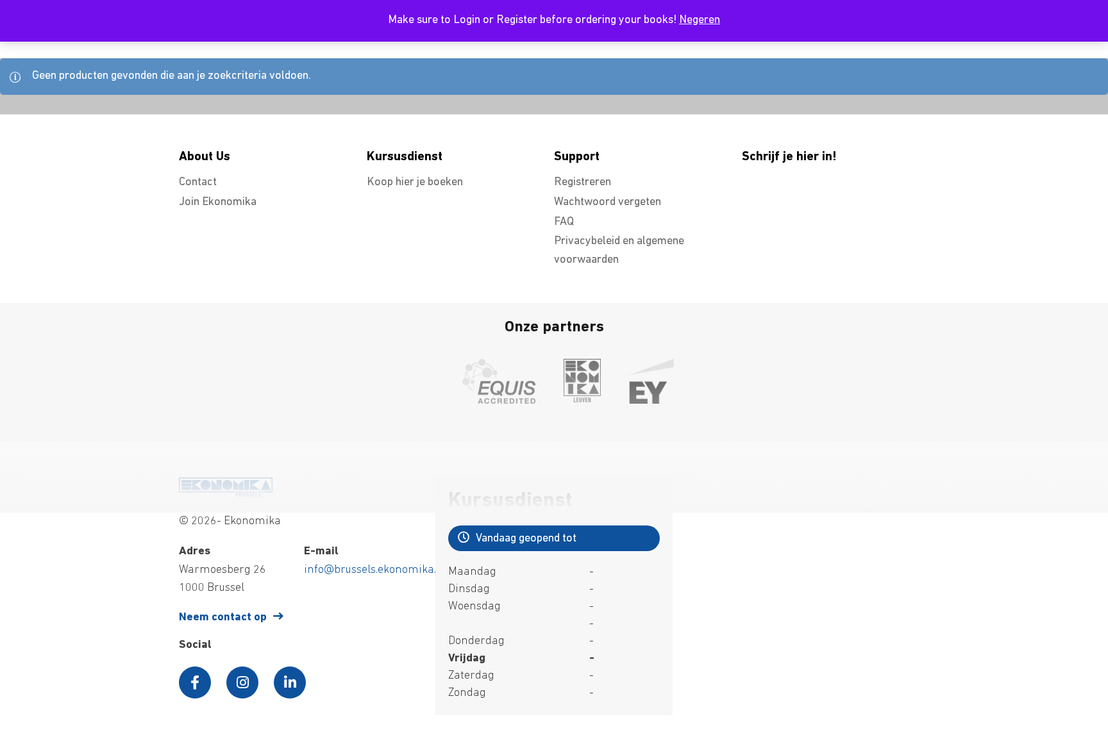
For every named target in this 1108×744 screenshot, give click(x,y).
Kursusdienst (404, 157)
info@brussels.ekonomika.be (376, 570)
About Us (204, 157)
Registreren (582, 182)
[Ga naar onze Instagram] (242, 682)
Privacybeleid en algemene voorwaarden (619, 251)
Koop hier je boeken (415, 182)
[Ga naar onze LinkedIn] (290, 682)
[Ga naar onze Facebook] (195, 682)
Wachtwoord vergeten (607, 202)
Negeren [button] (699, 20)
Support (577, 157)
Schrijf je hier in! (789, 157)
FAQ (564, 222)
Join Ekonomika (217, 202)
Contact (198, 182)
